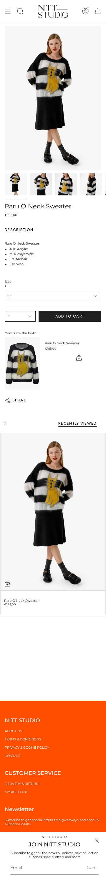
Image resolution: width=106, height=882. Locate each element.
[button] (20, 11)
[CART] (97, 11)
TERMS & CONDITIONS (23, 739)
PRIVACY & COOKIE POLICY (27, 747)
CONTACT (13, 756)
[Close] (97, 841)
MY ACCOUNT (16, 792)
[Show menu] (7, 11)
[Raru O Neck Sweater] (22, 363)
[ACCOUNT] (85, 11)
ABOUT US (13, 731)
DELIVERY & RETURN (22, 784)
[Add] (79, 358)
